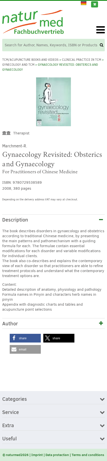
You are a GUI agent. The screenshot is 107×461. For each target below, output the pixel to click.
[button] (25, 338)
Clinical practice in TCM (81, 60)
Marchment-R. (14, 146)
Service (10, 412)
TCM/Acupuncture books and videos (30, 60)
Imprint (37, 455)
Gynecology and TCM (18, 65)
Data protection (57, 455)
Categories (14, 399)
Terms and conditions (88, 455)
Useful (9, 439)
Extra (8, 425)
